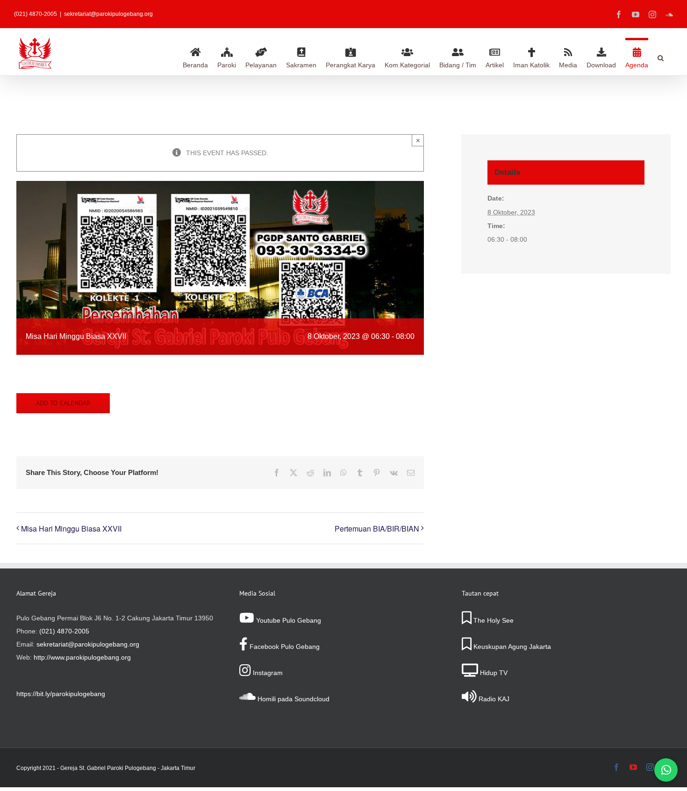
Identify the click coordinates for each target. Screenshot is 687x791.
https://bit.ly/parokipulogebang (60, 694)
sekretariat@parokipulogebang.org (108, 14)
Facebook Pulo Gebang (284, 646)
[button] (661, 56)
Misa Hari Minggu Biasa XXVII (71, 528)
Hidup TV (493, 672)
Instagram (267, 672)
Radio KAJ (493, 699)
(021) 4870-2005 (64, 631)
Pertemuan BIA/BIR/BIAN (377, 528)
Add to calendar (63, 403)
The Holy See (493, 620)
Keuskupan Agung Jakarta (511, 646)
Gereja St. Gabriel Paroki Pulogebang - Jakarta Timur (127, 768)
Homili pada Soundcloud (292, 699)
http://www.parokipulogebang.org (82, 657)
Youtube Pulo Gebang (287, 620)
